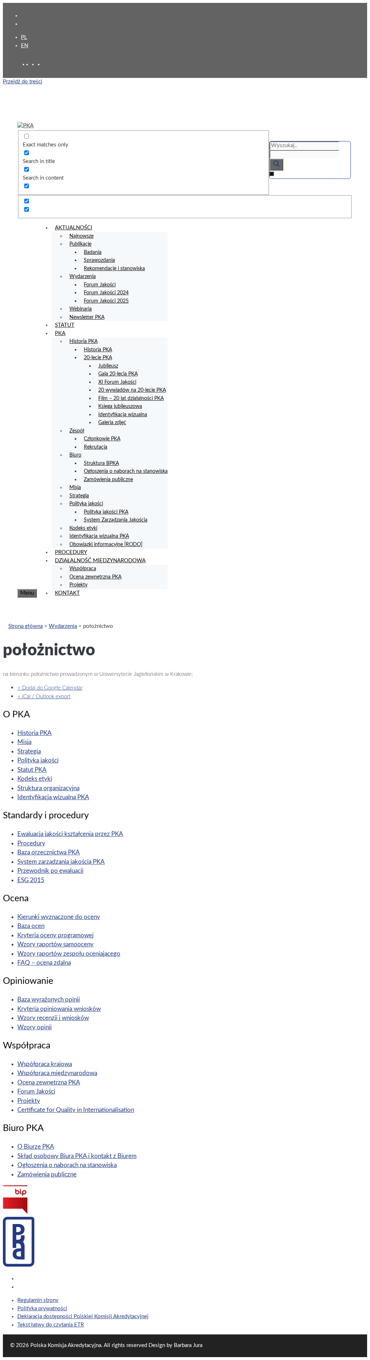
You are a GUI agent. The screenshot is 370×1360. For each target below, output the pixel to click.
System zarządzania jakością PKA (61, 862)
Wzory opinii (34, 1027)
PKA (60, 333)
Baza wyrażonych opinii (48, 999)
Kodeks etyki (83, 528)
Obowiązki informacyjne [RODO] (105, 544)
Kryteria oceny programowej (55, 935)
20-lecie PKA (98, 357)
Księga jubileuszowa (120, 406)
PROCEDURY (71, 552)
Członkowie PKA (102, 438)
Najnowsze (81, 236)
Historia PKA (83, 341)
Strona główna (25, 626)
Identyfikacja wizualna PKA (99, 536)
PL (24, 37)
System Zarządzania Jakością (115, 520)
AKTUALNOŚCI (73, 227)
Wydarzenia (82, 276)
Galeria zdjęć (112, 422)
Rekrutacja (95, 447)
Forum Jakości (100, 284)
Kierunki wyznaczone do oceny (58, 917)
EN (24, 45)
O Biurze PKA (35, 1147)
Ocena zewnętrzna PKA (95, 577)
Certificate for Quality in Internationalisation (75, 1110)
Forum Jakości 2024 (106, 292)
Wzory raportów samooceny (55, 944)
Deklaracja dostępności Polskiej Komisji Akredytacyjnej (83, 1316)
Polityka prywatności (42, 1308)
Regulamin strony (38, 1300)
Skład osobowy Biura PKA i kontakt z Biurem (77, 1156)
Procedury (31, 843)
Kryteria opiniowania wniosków (59, 1009)
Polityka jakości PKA (106, 512)
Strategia (79, 495)
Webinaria (80, 309)
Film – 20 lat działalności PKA (131, 398)
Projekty (78, 584)
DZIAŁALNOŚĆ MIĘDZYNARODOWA (100, 560)
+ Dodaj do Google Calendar (49, 688)
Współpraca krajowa (44, 1064)
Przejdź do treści (22, 81)
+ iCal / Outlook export (43, 696)
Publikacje (80, 244)
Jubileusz (108, 366)
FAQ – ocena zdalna (44, 963)
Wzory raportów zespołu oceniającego (68, 954)
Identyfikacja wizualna (122, 414)
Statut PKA (32, 770)
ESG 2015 (30, 880)
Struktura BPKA (101, 463)
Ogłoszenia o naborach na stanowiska (126, 471)
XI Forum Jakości (117, 382)
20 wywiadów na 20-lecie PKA (132, 390)
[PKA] (25, 125)
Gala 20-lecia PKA (118, 374)
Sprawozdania (99, 260)
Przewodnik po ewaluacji (50, 871)
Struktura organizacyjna (48, 788)
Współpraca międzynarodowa (57, 1073)
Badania (93, 252)
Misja (75, 487)
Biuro (75, 455)
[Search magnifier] (276, 165)
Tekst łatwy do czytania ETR (50, 1325)
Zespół (76, 430)
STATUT (64, 325)
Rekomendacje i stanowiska (114, 268)
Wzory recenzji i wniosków (53, 1018)
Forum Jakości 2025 (106, 301)
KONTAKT (67, 593)
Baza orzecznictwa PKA (48, 852)
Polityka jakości (86, 503)
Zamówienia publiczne (108, 479)
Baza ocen (30, 926)
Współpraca (82, 568)
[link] (35, 64)
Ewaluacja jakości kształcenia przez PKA (70, 834)
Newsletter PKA (86, 317)
